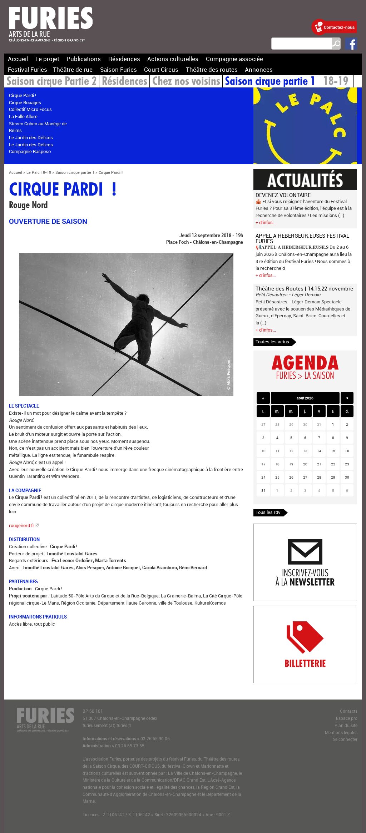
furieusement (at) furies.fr (107, 725)
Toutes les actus (272, 341)
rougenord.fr (21, 525)
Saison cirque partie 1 (270, 82)
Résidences (124, 59)
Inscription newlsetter (276, 527)
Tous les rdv (268, 512)
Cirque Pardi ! (22, 95)
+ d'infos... (266, 222)
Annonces (259, 69)
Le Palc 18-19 (38, 172)
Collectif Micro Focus (30, 109)
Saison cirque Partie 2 (52, 82)
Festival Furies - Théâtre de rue (50, 69)
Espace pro (346, 718)
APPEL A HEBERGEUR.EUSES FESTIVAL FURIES (302, 238)
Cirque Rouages (25, 102)
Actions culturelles (172, 59)
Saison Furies (118, 69)
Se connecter (345, 739)
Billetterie (263, 609)
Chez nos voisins (186, 82)
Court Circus (161, 69)
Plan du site (346, 725)
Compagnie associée (234, 59)
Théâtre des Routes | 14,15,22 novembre (304, 288)
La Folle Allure (23, 116)
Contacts (348, 711)
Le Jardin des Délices (31, 137)
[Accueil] (51, 46)
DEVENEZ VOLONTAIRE (283, 194)
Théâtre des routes (212, 69)
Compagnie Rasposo (30, 151)
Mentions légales (341, 732)
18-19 (335, 82)
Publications (83, 59)
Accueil (18, 59)
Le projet (47, 59)
